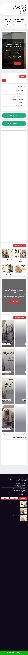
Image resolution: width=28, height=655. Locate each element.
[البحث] (4, 9)
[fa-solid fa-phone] (12, 2)
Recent (23, 498)
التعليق (5, 498)
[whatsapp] (9, 2)
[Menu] (8, 9)
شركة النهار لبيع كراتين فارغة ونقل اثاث (19, 7)
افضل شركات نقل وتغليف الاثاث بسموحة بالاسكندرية (13, 45)
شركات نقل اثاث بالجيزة (18, 96)
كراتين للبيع (21, 102)
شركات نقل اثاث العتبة (7, 274)
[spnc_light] (1, 9)
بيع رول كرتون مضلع (19, 90)
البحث (22, 76)
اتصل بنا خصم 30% (14, 301)
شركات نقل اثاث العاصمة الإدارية (20, 260)
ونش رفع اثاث (20, 108)
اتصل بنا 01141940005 (14, 115)
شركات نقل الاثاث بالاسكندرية (17, 42)
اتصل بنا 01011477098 (14, 123)
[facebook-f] (19, 2)
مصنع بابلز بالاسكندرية (19, 105)
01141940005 (19, 86)
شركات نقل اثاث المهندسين (7, 259)
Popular (14, 498)
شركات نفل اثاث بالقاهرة (18, 93)
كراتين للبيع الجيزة (20, 274)
